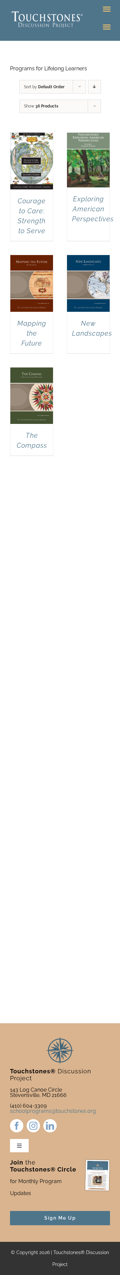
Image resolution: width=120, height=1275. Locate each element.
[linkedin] (50, 1125)
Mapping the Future (31, 333)
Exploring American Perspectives (93, 209)
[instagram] (33, 1125)
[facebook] (16, 1125)
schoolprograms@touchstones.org (53, 1111)
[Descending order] (94, 87)
